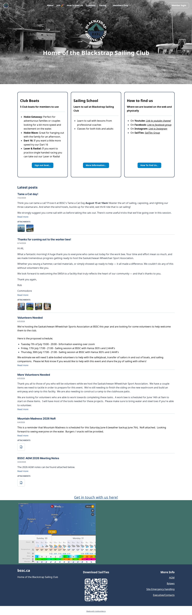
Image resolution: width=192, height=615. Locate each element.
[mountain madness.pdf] (21, 447)
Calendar (91, 5)
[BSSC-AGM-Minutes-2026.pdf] (21, 482)
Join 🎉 (60, 5)
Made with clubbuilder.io (96, 611)
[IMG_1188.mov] (21, 306)
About (50, 5)
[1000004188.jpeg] (47, 306)
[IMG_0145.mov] (21, 228)
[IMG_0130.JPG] (30, 228)
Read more (22, 216)
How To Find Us (75, 5)
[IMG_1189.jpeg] (30, 306)
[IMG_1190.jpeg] (38, 306)
